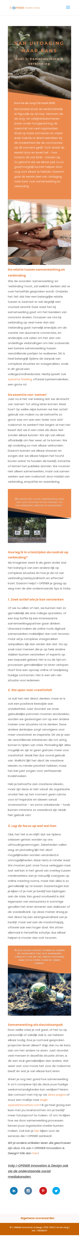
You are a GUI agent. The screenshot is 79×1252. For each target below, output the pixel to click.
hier (37, 1131)
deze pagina (57, 1095)
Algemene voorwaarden (37, 1218)
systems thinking (20, 379)
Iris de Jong (28, 103)
